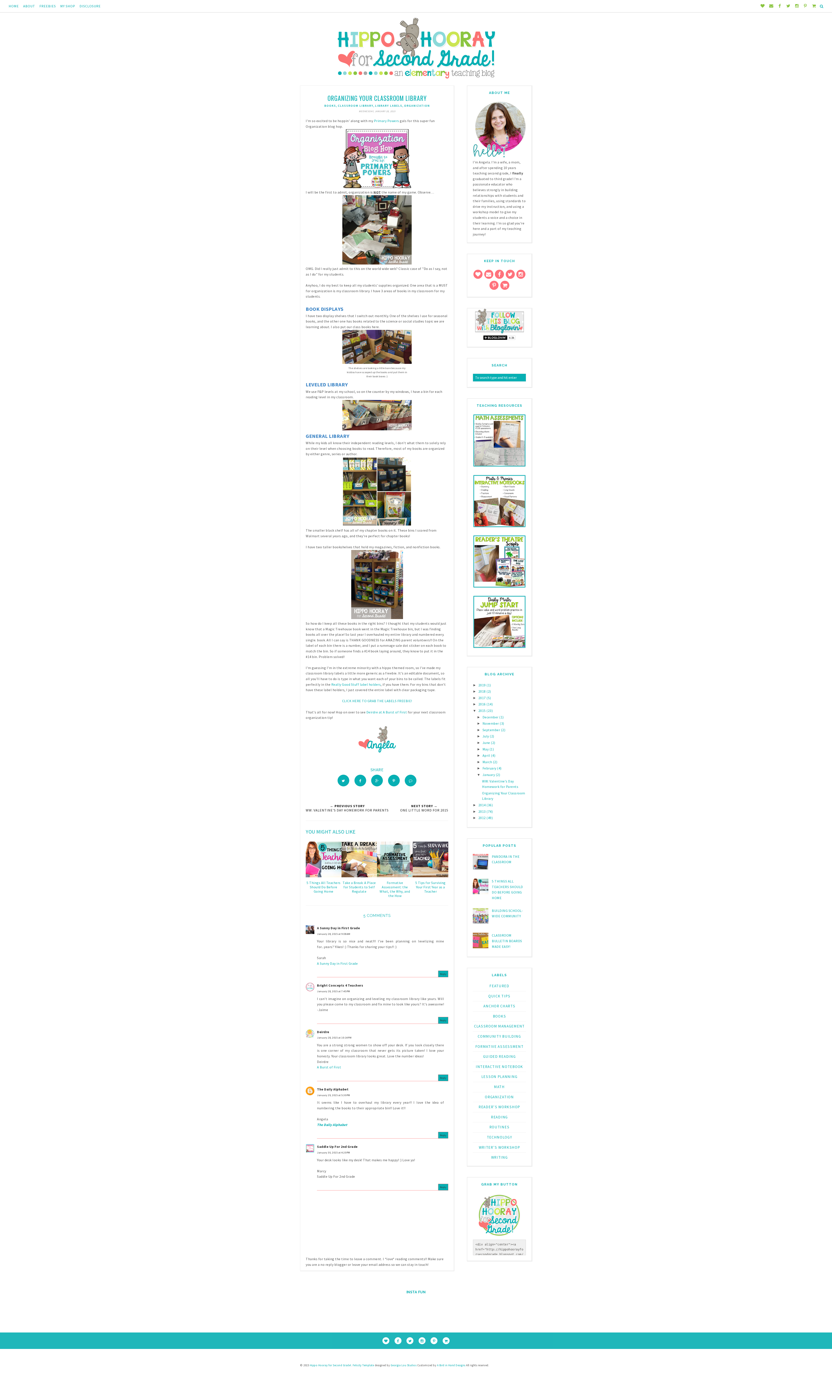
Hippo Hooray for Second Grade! (330, 1365)
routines (499, 1127)
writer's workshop (499, 1147)
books (330, 106)
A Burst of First (329, 1067)
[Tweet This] (343, 780)
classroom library (355, 106)
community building (499, 1036)
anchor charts (499, 1006)
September (492, 730)
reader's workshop (499, 1107)
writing (499, 1157)
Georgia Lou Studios (404, 1365)
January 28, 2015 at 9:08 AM (333, 934)
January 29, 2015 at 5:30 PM (333, 1095)
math (499, 1086)
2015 (482, 710)
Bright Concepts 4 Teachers (340, 985)
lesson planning (499, 1076)
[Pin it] (394, 780)
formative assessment (499, 1046)
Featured (499, 986)
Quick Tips (499, 996)
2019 (482, 685)
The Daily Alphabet (332, 1089)
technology (499, 1137)
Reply (443, 974)
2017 (482, 698)
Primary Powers (386, 121)
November (491, 723)
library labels (388, 106)
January (489, 775)
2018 (482, 691)
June (487, 742)
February (490, 768)
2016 (482, 704)
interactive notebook (499, 1066)
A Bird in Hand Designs (451, 1365)
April (487, 755)
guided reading (499, 1056)
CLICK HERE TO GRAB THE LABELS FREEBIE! (377, 701)
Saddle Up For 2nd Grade (337, 1146)
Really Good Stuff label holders (356, 684)
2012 (482, 818)
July (486, 736)
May (486, 749)
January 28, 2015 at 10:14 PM (334, 1037)
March (488, 762)
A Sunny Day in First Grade (338, 928)
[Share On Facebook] (360, 780)
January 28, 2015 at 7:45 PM (333, 991)
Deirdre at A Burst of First (386, 712)
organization (417, 106)
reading (499, 1117)
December (491, 717)
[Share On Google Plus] (377, 780)
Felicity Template (363, 1365)
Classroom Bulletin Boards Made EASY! (507, 940)
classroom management (499, 1026)
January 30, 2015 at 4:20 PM (333, 1152)
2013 (482, 811)
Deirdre (323, 1032)
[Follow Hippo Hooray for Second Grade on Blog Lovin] (499, 332)
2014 (482, 805)
